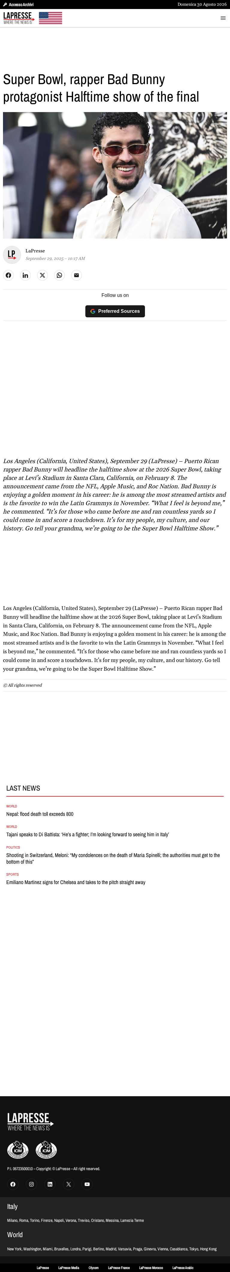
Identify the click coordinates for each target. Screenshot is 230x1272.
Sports (12, 874)
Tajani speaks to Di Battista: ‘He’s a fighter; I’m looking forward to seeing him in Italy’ (87, 834)
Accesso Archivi (21, 4)
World (11, 806)
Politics (13, 847)
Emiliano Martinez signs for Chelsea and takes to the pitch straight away (75, 882)
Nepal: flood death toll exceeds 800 (39, 814)
